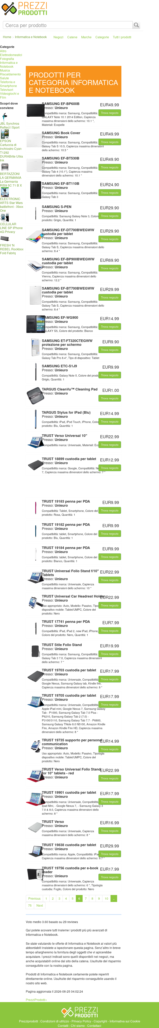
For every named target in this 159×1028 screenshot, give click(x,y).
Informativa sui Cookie (125, 1021)
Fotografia (7, 58)
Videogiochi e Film (9, 95)
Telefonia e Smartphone (8, 84)
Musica (5, 70)
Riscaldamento (10, 74)
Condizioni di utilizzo (54, 1021)
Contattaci (94, 1025)
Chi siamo (78, 1025)
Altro (3, 51)
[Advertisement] (83, 54)
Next (39, 905)
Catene (72, 37)
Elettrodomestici (11, 55)
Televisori (6, 89)
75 (30, 905)
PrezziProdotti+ (36, 999)
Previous (34, 898)
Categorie (102, 37)
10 (106, 898)
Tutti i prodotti (122, 37)
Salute (4, 78)
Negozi (58, 37)
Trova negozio (109, 113)
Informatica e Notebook (9, 64)
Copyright (100, 1021)
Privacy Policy (81, 1021)
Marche (86, 37)
